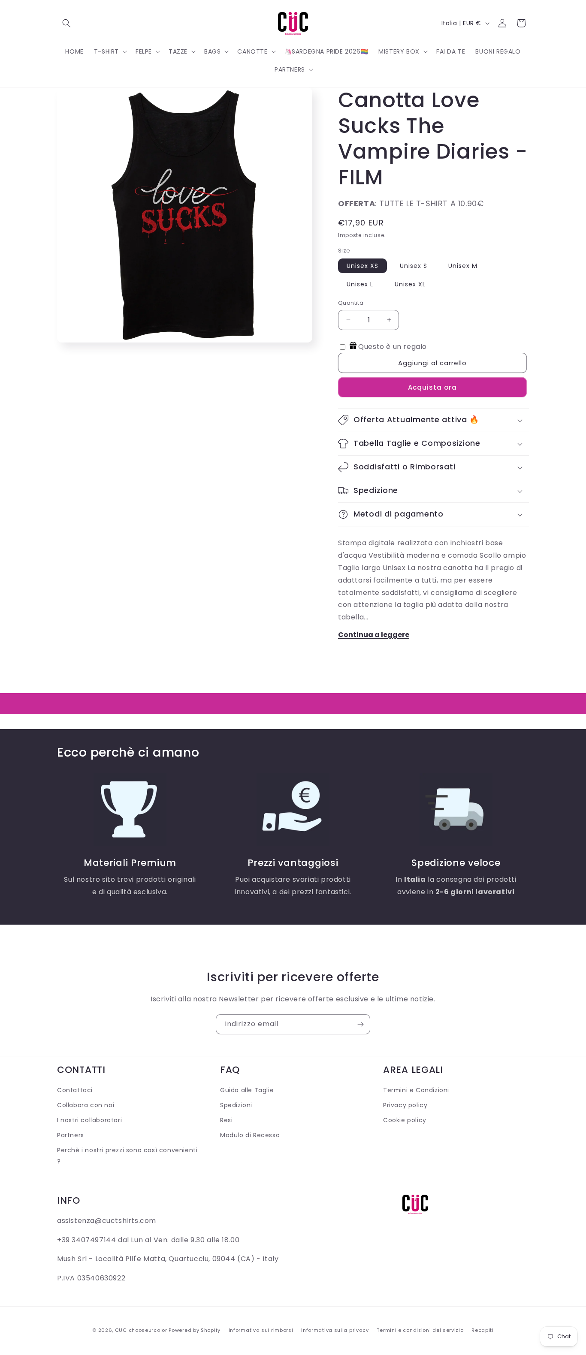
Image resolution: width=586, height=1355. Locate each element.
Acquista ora (432, 387)
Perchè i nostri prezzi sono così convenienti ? (127, 1155)
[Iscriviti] (360, 1024)
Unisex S (413, 265)
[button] (66, 23)
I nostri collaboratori (89, 1120)
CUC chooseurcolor (141, 1330)
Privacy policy (405, 1105)
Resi (226, 1120)
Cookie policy (404, 1120)
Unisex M (462, 265)
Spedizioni (236, 1105)
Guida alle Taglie (247, 1090)
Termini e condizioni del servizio (420, 1330)
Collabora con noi (85, 1105)
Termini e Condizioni (416, 1090)
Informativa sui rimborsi (261, 1330)
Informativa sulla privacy (335, 1330)
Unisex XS (362, 265)
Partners (70, 1135)
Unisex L (360, 284)
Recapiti (482, 1330)
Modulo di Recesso (250, 1135)
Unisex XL (410, 284)
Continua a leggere (373, 635)
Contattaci (75, 1090)
